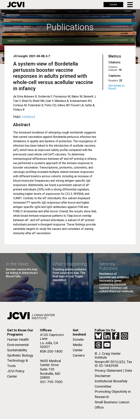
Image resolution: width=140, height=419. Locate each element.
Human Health (18, 339)
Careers (79, 355)
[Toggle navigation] (130, 4)
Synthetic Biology (20, 355)
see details (117, 87)
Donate (113, 4)
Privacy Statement (108, 370)
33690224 (28, 117)
